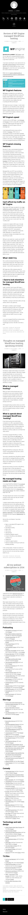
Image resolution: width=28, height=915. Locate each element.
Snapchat (24, 20)
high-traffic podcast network (9, 64)
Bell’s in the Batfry (9, 779)
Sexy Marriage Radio (10, 712)
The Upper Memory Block (11, 845)
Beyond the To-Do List (10, 721)
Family (15, 886)
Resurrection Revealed (10, 867)
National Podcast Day (18, 593)
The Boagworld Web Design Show (13, 832)
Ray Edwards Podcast (10, 738)
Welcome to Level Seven (11, 871)
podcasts (16, 891)
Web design (17, 327)
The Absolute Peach (10, 771)
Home (4, 909)
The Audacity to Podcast (11, 630)
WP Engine (18, 54)
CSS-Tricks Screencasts (10, 835)
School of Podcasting (10, 655)
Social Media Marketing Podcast (12, 729)
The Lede (7, 727)
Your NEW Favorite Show (11, 810)
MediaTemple (20, 514)
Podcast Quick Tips (9, 640)
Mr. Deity (7, 791)
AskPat (7, 734)
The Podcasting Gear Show (11, 662)
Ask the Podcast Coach (10, 672)
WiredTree (22, 512)
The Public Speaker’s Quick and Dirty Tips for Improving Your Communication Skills (14, 754)
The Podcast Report (10, 644)
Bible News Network (10, 805)
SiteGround (9, 512)
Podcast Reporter (9, 682)
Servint (18, 512)
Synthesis (5, 125)
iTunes (10, 632)
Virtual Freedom (9, 763)
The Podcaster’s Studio (10, 647)
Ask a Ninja (7, 813)
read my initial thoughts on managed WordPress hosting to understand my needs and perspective (13, 74)
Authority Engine (9, 686)
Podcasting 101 (9, 691)
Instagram (14, 26)
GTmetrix (22, 120)
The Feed (7, 669)
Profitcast (7, 687)
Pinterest (20, 20)
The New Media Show (10, 675)
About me (5, 911)
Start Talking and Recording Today (13, 659)
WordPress (19, 331)
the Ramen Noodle (9, 788)
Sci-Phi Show (8, 862)
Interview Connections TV (11, 665)
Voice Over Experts (9, 694)
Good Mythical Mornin (10, 796)
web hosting (13, 331)
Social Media (13, 887)
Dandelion (5, 161)
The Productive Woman (10, 741)
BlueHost (5, 512)
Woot (6, 800)
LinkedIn (16, 20)
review (21, 330)
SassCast (7, 852)
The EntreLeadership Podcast (12, 724)
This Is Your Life (9, 736)
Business (11, 886)
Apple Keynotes (9, 830)
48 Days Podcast (9, 761)
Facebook (11, 20)
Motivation (19, 886)
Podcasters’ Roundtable (10, 650)
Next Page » (10, 899)
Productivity (6, 887)
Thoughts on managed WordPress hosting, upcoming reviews (14, 343)
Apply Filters (8, 842)
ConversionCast (9, 732)
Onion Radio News (9, 801)
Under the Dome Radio (10, 864)
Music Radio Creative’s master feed (13, 634)
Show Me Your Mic (9, 689)
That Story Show (9, 783)
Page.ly (22, 510)
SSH (4, 331)
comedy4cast (8, 781)
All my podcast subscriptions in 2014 (14, 566)
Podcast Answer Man (10, 637)
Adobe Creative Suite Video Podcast (13, 827)
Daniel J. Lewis (14, 11)
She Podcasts (8, 679)
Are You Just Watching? (10, 859)
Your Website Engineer (10, 849)
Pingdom (7, 122)
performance (16, 330)
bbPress (11, 329)
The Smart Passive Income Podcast (13, 758)
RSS (3, 20)
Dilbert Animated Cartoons (11, 816)
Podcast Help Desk (9, 654)
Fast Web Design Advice (10, 839)
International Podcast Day (15, 890)
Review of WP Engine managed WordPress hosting (14, 36)
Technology (11, 327)
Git (14, 329)
